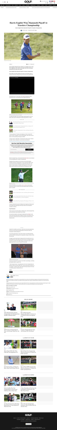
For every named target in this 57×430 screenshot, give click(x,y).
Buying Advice (8, 5)
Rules (23, 5)
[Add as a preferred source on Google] (28, 424)
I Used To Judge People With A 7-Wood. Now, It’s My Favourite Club (41, 7)
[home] (1, 5)
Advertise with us (37, 419)
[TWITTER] (11, 277)
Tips (12, 5)
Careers (32, 419)
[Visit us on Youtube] (53, 1)
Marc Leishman (24, 185)
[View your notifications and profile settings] (7, 2)
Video (46, 5)
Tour (20, 5)
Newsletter (33, 64)
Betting (16, 5)
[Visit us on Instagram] (50, 1)
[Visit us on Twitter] (52, 1)
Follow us (28, 64)
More (54, 5)
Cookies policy (27, 419)
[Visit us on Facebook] (49, 1)
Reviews (38, 5)
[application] (21, 86)
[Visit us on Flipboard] (54, 1)
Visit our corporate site (39, 427)
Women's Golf (33, 5)
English (24, 96)
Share (11, 64)
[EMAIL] (12, 277)
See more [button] (21, 227)
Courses (50, 5)
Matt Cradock (25, 30)
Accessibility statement (21, 419)
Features (27, 5)
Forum (42, 5)
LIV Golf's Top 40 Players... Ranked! (24, 7)
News (3, 5)
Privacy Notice (12, 152)
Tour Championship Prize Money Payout (11, 7)
